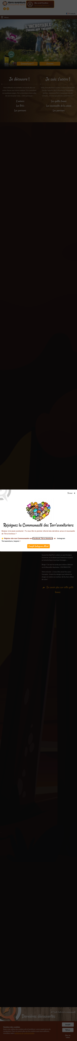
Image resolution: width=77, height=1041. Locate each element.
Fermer (70, 493)
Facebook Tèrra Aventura (43, 538)
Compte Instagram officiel (38, 546)
